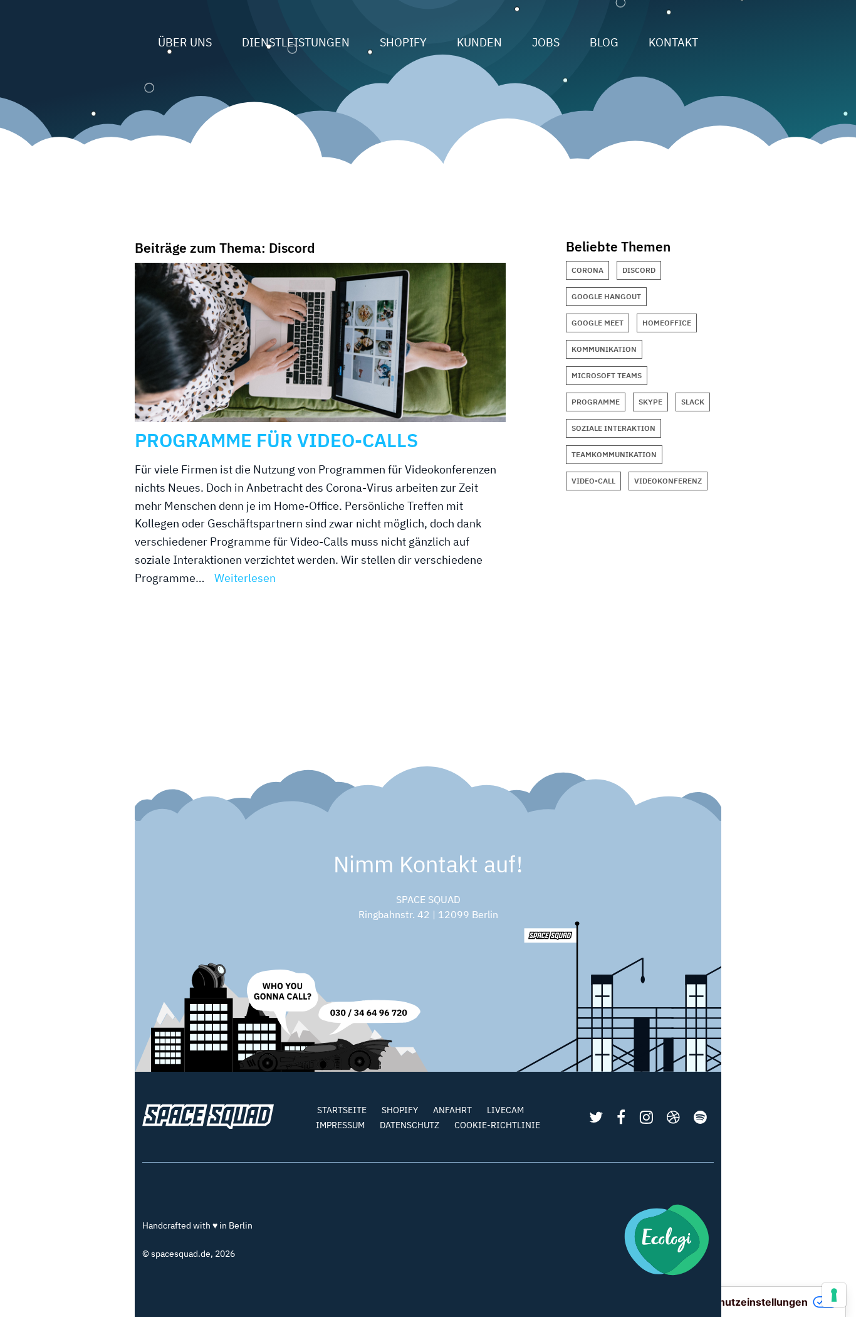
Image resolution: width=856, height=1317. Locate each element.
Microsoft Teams (607, 375)
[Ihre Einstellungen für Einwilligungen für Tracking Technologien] (834, 1295)
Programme (596, 401)
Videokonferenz (668, 480)
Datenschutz (409, 1125)
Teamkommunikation (614, 454)
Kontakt (673, 42)
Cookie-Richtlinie (497, 1125)
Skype (650, 401)
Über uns (185, 42)
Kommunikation (604, 349)
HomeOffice (666, 322)
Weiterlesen (245, 578)
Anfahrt (452, 1110)
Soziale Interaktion (613, 428)
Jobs (546, 42)
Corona (587, 270)
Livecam (505, 1110)
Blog (604, 42)
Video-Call (593, 480)
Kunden (479, 42)
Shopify (403, 42)
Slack (692, 401)
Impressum (340, 1125)
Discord (638, 270)
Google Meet (598, 322)
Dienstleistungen (296, 42)
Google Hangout (606, 296)
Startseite (342, 1110)
